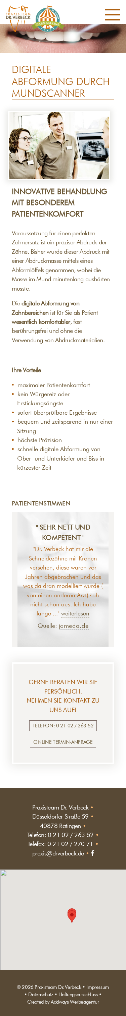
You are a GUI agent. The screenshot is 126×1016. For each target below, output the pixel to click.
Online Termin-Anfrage (63, 742)
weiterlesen (75, 613)
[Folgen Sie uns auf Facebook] (92, 853)
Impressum (97, 987)
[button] (112, 16)
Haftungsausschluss (78, 994)
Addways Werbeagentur (75, 1002)
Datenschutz (40, 994)
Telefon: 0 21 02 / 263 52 (63, 725)
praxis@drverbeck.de (58, 853)
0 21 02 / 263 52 (71, 834)
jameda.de (74, 626)
